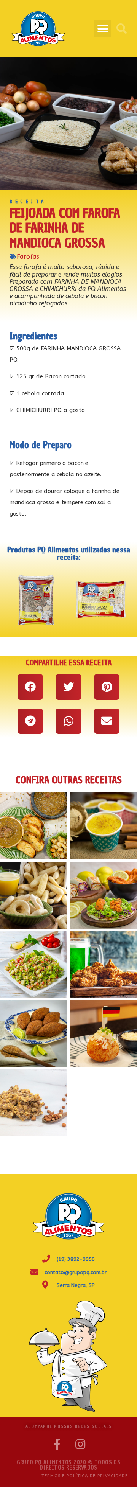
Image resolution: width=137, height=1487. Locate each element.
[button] (102, 28)
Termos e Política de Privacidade (84, 1475)
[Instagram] (80, 1444)
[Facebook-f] (57, 1444)
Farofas (28, 256)
